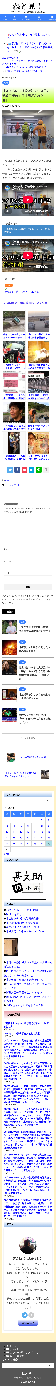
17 (7, 837)
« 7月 (6, 853)
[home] (31, 1315)
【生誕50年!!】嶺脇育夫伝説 (22, 918)
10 (7, 831)
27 (28, 843)
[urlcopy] (46, 470)
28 (34, 843)
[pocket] (24, 470)
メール (8, 561)
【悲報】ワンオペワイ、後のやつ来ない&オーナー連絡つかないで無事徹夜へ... (30, 47)
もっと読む (29, 737)
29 (41, 843)
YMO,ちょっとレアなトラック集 (25, 1005)
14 (35, 831)
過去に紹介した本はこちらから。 (26, 70)
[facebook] (17, 470)
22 (41, 837)
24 (7, 843)
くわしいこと (28, 1322)
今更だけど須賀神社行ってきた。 (25, 927)
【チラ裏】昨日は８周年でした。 (25, 979)
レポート (16, 485)
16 (49, 831)
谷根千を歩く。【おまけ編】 (22, 909)
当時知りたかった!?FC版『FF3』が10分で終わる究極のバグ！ (35, 718)
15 (42, 831)
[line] (39, 470)
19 (21, 837)
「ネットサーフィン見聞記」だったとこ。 (28, 1378)
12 (21, 831)
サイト (7, 573)
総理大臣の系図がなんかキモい (24, 992)
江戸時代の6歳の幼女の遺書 (22, 922)
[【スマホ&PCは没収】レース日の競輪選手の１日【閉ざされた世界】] (31, 470)
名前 (7, 549)
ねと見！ (28, 6)
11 (14, 831)
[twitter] (10, 470)
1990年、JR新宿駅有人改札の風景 (22, 1033)
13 (28, 831)
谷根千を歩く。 (15, 914)
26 (21, 843)
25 (14, 843)
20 (28, 837)
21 (35, 837)
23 (48, 837)
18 (14, 837)
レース (8, 485)
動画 (7, 480)
